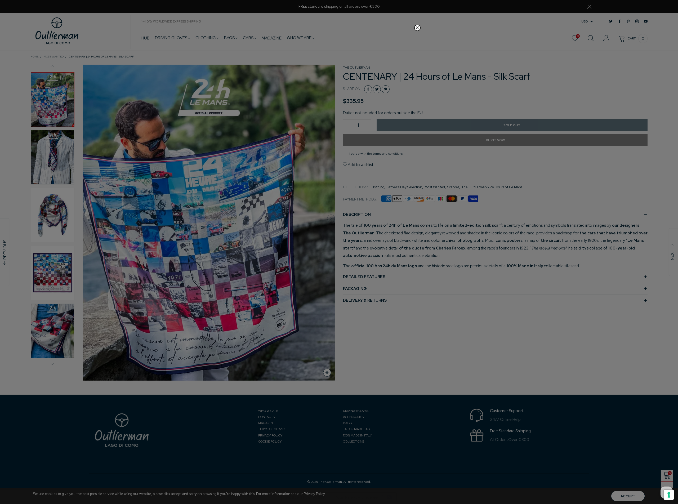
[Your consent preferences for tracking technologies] (669, 495)
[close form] (417, 28)
